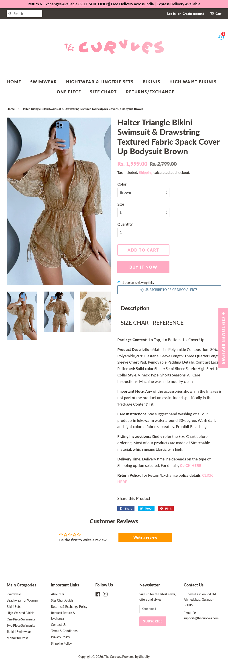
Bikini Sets (13, 606)
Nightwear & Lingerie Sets (100, 81)
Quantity (125, 224)
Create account (193, 14)
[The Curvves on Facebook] (97, 595)
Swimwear (43, 81)
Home (14, 81)
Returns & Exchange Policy (69, 606)
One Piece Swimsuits (21, 619)
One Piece (69, 91)
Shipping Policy (61, 643)
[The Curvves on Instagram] (105, 595)
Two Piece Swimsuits (21, 625)
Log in (171, 14)
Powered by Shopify (136, 656)
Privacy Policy (60, 637)
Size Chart (103, 91)
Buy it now (143, 267)
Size (120, 204)
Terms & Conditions (64, 631)
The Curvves (112, 656)
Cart (218, 14)
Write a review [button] (145, 537)
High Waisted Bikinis (20, 613)
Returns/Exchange (150, 91)
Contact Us (58, 624)
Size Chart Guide (62, 600)
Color (121, 184)
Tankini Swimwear (19, 632)
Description (135, 308)
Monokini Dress (17, 638)
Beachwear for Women (22, 600)
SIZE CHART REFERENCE (152, 322)
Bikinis (152, 81)
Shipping (146, 172)
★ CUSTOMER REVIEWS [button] (223, 338)
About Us (57, 594)
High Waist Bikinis (192, 81)
